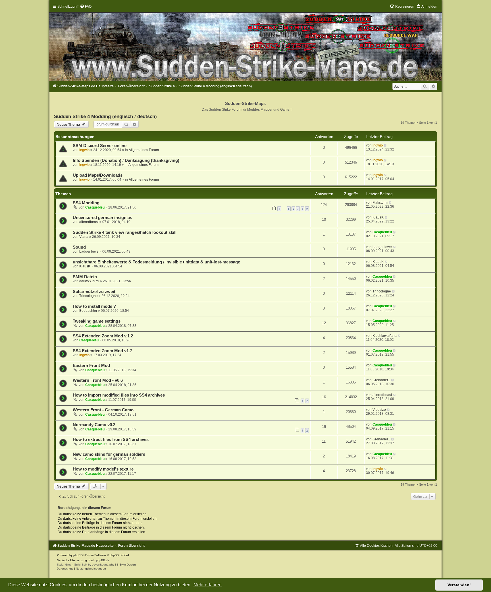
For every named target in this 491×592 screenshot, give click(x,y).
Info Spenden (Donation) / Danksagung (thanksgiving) (126, 160)
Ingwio (84, 150)
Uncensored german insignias (102, 217)
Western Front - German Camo (103, 410)
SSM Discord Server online (99, 145)
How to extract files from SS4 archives (111, 439)
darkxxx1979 (89, 281)
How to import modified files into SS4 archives (119, 395)
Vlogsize (379, 410)
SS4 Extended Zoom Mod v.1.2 (103, 336)
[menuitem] (85, 7)
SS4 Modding (86, 203)
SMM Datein (85, 277)
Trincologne (88, 296)
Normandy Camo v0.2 (94, 424)
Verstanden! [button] (459, 585)
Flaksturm (380, 203)
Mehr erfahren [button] (208, 584)
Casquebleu (95, 207)
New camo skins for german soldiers (109, 454)
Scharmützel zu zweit (94, 291)
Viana (83, 237)
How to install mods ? (94, 306)
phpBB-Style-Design (122, 564)
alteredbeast (89, 222)
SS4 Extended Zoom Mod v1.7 (102, 350)
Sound (79, 247)
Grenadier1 (381, 380)
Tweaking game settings (96, 321)
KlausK (378, 217)
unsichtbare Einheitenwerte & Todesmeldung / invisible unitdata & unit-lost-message (156, 262)
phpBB (77, 555)
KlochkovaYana (385, 336)
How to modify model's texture (103, 469)
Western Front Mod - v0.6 (98, 380)
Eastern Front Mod (91, 365)
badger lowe (89, 251)
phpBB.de (102, 560)
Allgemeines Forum (144, 150)
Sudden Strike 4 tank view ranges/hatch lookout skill (124, 232)
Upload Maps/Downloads (97, 175)
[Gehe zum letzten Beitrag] (385, 145)
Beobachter (88, 311)
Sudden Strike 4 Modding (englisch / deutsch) (105, 116)
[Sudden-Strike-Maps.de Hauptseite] (245, 42)
